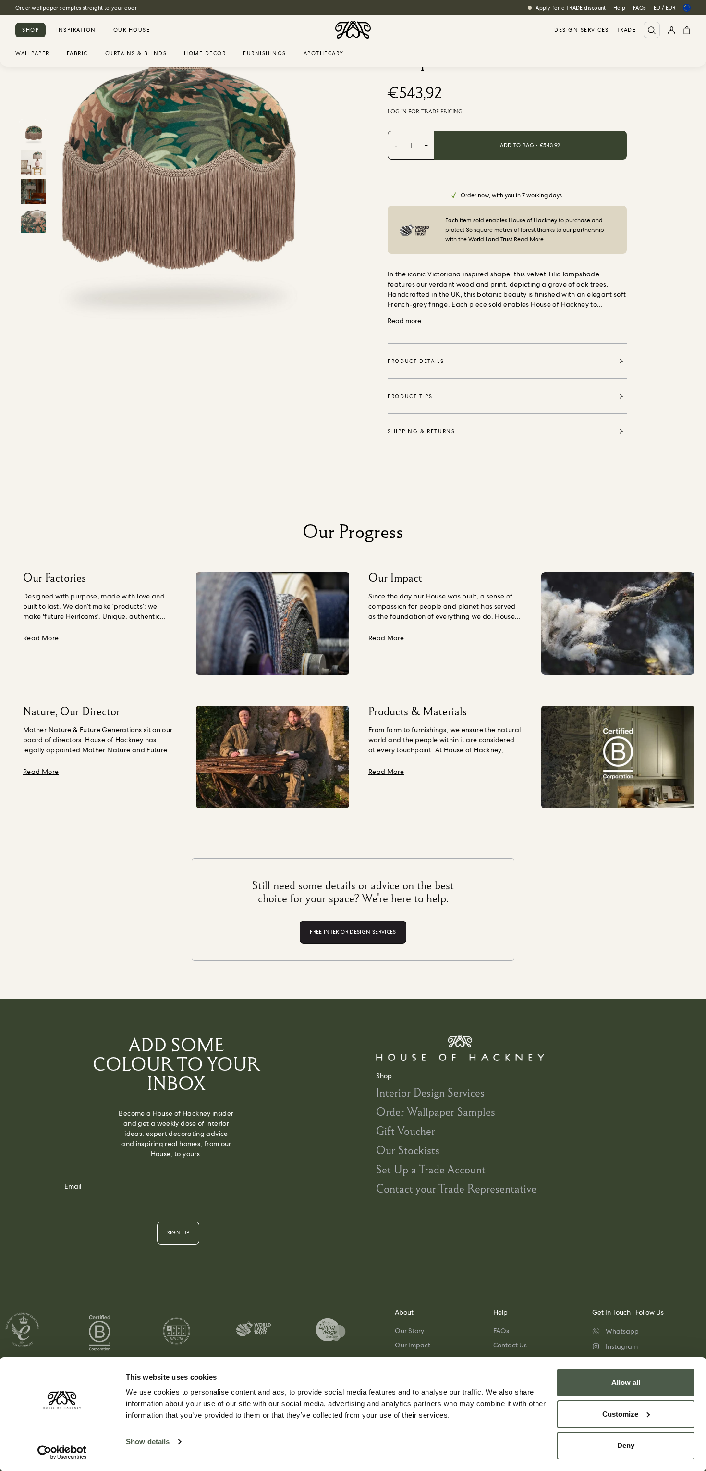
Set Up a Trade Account (431, 1169)
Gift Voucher (405, 1131)
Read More (529, 239)
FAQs (639, 7)
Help (619, 7)
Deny (625, 1445)
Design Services (581, 30)
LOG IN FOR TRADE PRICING (425, 111)
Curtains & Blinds (136, 54)
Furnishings (264, 54)
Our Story (409, 1330)
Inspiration (76, 29)
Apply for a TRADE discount (571, 7)
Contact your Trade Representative (456, 1189)
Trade (626, 30)
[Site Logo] (353, 30)
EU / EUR (664, 7)
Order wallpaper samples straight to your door (76, 7)
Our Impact (412, 1345)
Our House (131, 29)
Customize (620, 1414)
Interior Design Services (430, 1092)
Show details (148, 1441)
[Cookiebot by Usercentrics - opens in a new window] (62, 1452)
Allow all (625, 1382)
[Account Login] (671, 30)
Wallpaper (32, 54)
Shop (30, 29)
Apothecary (324, 54)
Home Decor (205, 54)
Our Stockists (407, 1150)
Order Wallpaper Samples (435, 1112)
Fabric (77, 54)
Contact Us (510, 1345)
